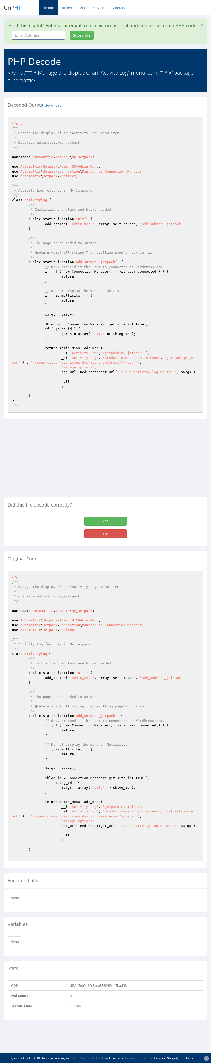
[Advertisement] (47, 460)
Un (13, 7)
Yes (106, 521)
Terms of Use (90, 1058)
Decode (48, 7)
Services (99, 7)
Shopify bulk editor (138, 1058)
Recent (67, 7)
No (105, 533)
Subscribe (81, 35)
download (53, 105)
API (82, 7)
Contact (119, 7)
